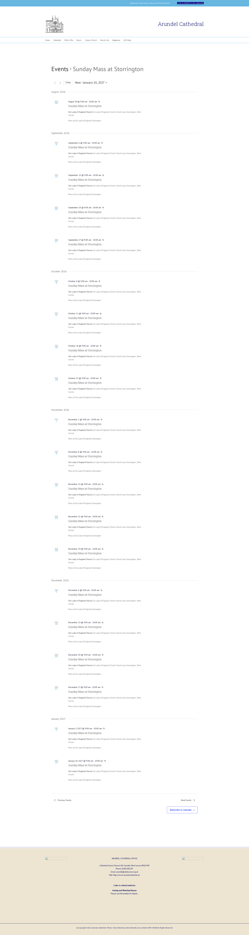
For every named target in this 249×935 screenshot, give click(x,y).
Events (59, 69)
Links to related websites (124, 885)
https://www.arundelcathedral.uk (126, 875)
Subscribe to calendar (181, 809)
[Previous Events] (53, 82)
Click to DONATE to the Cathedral (190, 3)
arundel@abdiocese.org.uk (127, 872)
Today (68, 82)
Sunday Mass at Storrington (85, 106)
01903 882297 (127, 869)
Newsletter (124, 893)
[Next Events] (59, 82)
